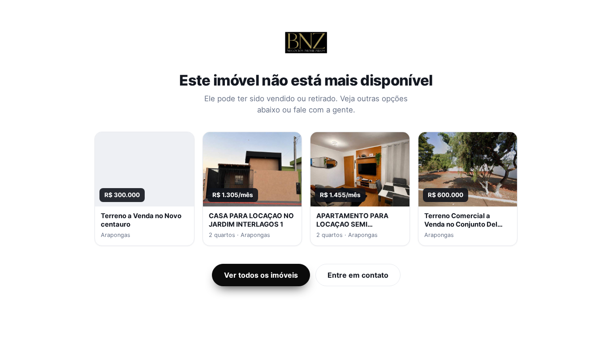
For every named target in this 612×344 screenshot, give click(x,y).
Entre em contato (358, 275)
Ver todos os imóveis (261, 275)
